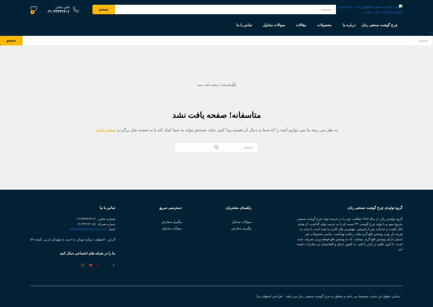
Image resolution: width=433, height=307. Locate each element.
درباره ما (349, 25)
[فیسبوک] (113, 265)
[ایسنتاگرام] (83, 265)
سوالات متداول (274, 25)
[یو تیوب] (90, 265)
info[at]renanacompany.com (88, 229)
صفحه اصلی (105, 130)
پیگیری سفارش (241, 228)
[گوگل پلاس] (98, 265)
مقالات (301, 25)
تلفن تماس (62, 7)
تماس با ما (244, 25)
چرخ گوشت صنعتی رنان (380, 25)
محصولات (324, 25)
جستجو (103, 9)
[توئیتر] (106, 265)
